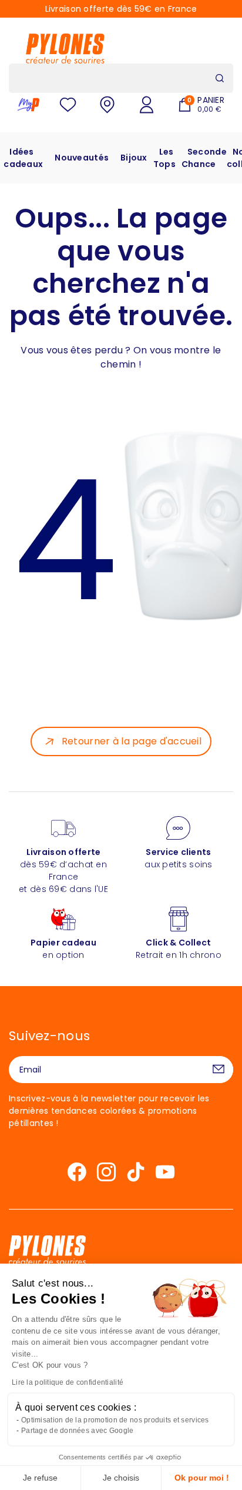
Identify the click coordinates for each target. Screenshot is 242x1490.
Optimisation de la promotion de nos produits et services (115, 1420)
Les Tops (164, 158)
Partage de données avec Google (77, 1430)
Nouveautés (82, 157)
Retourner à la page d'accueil (131, 741)
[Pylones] (65, 48)
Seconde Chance (204, 158)
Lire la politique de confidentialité (67, 1382)
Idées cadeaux (23, 158)
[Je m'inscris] (218, 1069)
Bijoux (133, 157)
